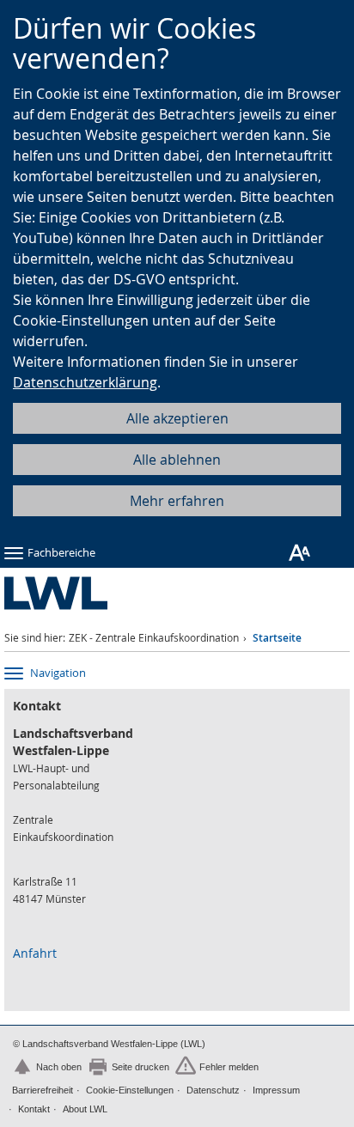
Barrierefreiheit (42, 1090)
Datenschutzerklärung (85, 382)
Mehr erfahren (177, 500)
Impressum (276, 1090)
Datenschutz (213, 1090)
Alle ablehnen (177, 459)
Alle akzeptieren (177, 418)
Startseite (277, 638)
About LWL (85, 1109)
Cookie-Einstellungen (130, 1090)
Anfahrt (35, 953)
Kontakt (34, 1109)
